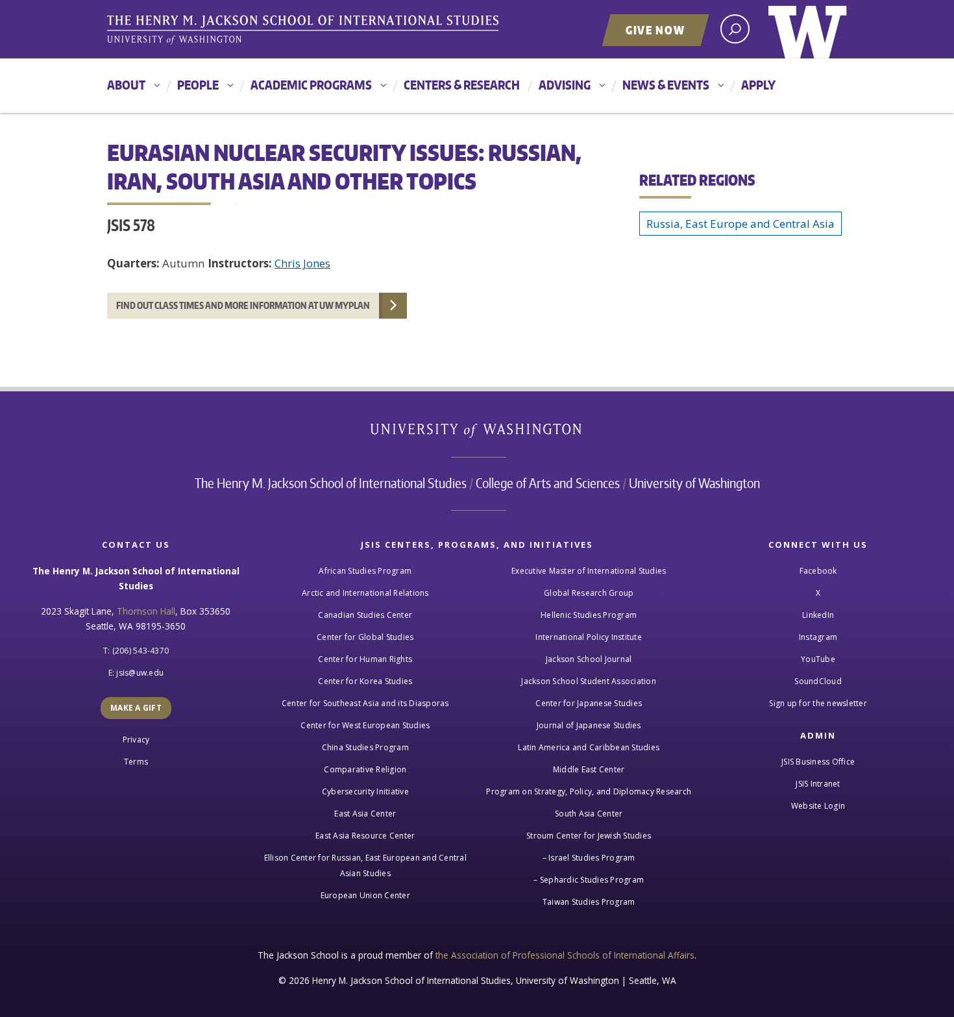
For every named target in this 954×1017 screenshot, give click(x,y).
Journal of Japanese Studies (589, 725)
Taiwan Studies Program (589, 901)
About (126, 85)
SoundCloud (818, 681)
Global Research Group (588, 592)
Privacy (136, 739)
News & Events (665, 85)
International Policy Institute (588, 637)
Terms (136, 761)
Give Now (655, 30)
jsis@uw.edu (140, 672)
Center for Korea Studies (365, 681)
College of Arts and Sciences (548, 482)
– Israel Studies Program (589, 857)
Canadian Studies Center (365, 614)
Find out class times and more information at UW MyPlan (243, 305)
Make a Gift (136, 707)
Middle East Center (589, 769)
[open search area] (735, 28)
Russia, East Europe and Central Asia (740, 223)
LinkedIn (818, 614)
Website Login (818, 805)
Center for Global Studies (365, 637)
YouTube (818, 659)
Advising (565, 85)
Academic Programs (311, 85)
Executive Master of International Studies (588, 570)
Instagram (818, 637)
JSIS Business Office (818, 761)
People (198, 85)
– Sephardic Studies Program (588, 879)
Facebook (818, 570)
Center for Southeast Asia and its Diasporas (365, 703)
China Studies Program (365, 747)
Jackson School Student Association (588, 681)
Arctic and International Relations (365, 592)
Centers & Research (462, 85)
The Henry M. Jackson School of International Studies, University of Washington (305, 30)
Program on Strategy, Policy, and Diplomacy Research (588, 791)
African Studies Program (365, 570)
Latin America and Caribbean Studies (588, 747)
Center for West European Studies (365, 725)
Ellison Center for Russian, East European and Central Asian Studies (365, 865)
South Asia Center (588, 813)
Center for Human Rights (365, 659)
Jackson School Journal (589, 659)
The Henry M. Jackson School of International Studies (331, 482)
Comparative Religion (365, 769)
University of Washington (807, 29)
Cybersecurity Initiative (365, 791)
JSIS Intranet (818, 783)
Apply (758, 85)
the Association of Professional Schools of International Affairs (564, 955)
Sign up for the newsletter (818, 703)
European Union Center (365, 895)
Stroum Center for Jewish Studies (588, 835)
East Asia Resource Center (365, 835)
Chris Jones (302, 263)
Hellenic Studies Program (589, 614)
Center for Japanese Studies (588, 703)
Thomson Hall (146, 611)
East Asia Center (365, 813)
